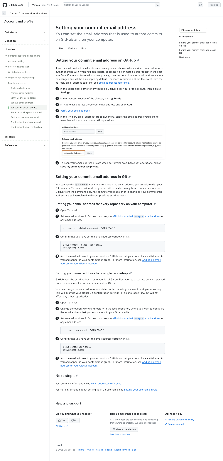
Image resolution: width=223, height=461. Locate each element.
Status (99, 449)
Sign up (214, 4)
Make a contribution (126, 429)
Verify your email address (75, 110)
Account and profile (18, 21)
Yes (63, 420)
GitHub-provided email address (136, 216)
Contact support (176, 424)
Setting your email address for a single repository (92, 273)
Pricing (108, 449)
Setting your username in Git (140, 389)
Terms (81, 449)
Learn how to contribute (120, 434)
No (75, 420)
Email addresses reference (114, 82)
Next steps (65, 375)
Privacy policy (62, 426)
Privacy (90, 449)
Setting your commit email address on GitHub (96, 60)
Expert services (122, 449)
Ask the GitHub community (181, 419)
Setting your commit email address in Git (91, 176)
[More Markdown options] (204, 30)
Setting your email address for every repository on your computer (104, 204)
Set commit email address (34, 13)
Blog (134, 449)
